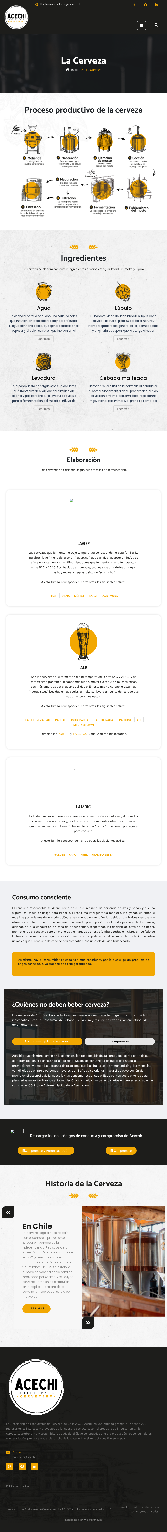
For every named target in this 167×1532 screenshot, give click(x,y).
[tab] (47, 1041)
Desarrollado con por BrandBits (83, 1520)
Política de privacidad (18, 1486)
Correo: (18, 1452)
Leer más (36, 1308)
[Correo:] (8, 1452)
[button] (156, 24)
